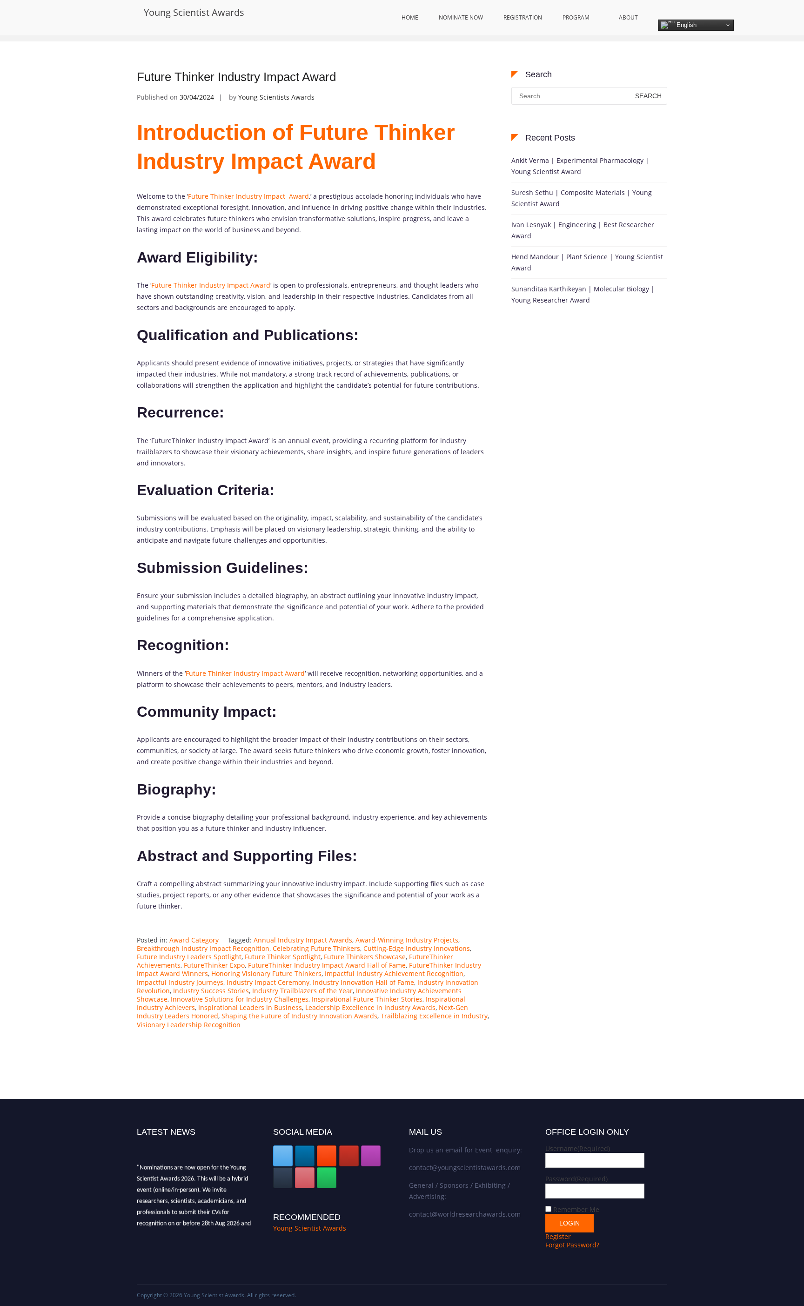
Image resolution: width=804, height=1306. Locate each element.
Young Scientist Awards (194, 12)
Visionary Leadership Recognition (189, 1024)
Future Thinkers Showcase (365, 956)
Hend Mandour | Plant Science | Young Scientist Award (587, 262)
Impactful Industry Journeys (180, 982)
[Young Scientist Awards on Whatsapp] (326, 1177)
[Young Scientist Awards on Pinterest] (305, 1177)
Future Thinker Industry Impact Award (236, 77)
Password (576, 1178)
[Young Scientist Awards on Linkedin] (305, 1155)
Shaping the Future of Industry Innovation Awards (299, 1015)
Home (410, 17)
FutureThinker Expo (214, 965)
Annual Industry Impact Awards (303, 940)
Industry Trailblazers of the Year (302, 990)
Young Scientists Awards (276, 97)
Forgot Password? (572, 1244)
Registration (522, 17)
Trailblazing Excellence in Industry (434, 1015)
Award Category (194, 940)
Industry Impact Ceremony (268, 982)
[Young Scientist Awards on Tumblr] (283, 1177)
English (686, 24)
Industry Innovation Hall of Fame (363, 982)
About (628, 17)
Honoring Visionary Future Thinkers (266, 973)
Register (558, 1236)
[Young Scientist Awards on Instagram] (371, 1155)
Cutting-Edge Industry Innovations (416, 948)
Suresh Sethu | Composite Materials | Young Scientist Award (581, 198)
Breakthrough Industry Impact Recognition (203, 948)
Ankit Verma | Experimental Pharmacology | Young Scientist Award (580, 166)
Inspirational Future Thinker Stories (367, 999)
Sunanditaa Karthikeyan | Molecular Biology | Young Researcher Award (583, 294)
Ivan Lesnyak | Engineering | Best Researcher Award (582, 230)
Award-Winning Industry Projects (406, 940)
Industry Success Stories (211, 990)
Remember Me (576, 1209)
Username (577, 1148)
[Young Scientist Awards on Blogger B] (326, 1155)
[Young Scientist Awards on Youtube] (349, 1155)
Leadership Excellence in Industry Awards (370, 1007)
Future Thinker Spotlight (283, 956)
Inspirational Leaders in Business (250, 1007)
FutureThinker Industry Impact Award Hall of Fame (327, 965)
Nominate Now (461, 17)
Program (576, 17)
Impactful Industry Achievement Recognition (394, 973)
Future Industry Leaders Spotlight (189, 956)
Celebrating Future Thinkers (316, 948)
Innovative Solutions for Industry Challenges (239, 999)
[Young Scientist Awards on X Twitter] (283, 1155)
